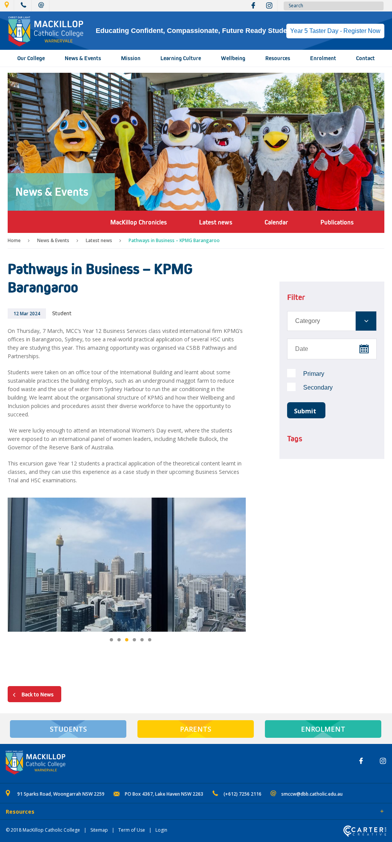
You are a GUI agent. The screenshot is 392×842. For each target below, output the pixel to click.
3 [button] (127, 640)
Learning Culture (180, 58)
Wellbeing (233, 58)
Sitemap (99, 830)
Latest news (99, 240)
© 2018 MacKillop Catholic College (43, 830)
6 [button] (150, 640)
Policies (48, 812)
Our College (31, 58)
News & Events (83, 58)
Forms (75, 812)
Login (161, 830)
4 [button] (134, 640)
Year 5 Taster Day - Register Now (335, 31)
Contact (365, 58)
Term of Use (131, 830)
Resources (277, 58)
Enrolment (323, 58)
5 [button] (142, 640)
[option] (127, 566)
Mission (130, 58)
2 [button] (119, 640)
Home (14, 240)
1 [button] (111, 640)
